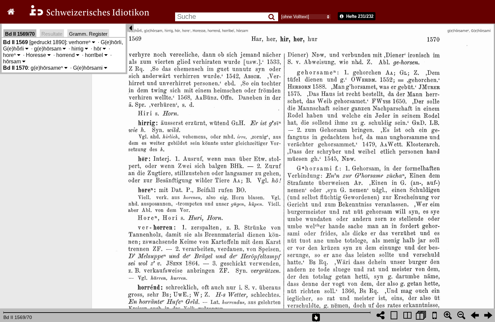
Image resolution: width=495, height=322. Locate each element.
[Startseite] (84, 14)
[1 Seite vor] (488, 315)
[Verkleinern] (461, 315)
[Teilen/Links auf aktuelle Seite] (380, 315)
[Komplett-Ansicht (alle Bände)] (421, 315)
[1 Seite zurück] (475, 315)
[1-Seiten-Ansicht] (394, 315)
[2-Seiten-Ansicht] (407, 315)
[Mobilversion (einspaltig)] (434, 315)
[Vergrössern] (448, 315)
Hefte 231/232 (359, 16)
